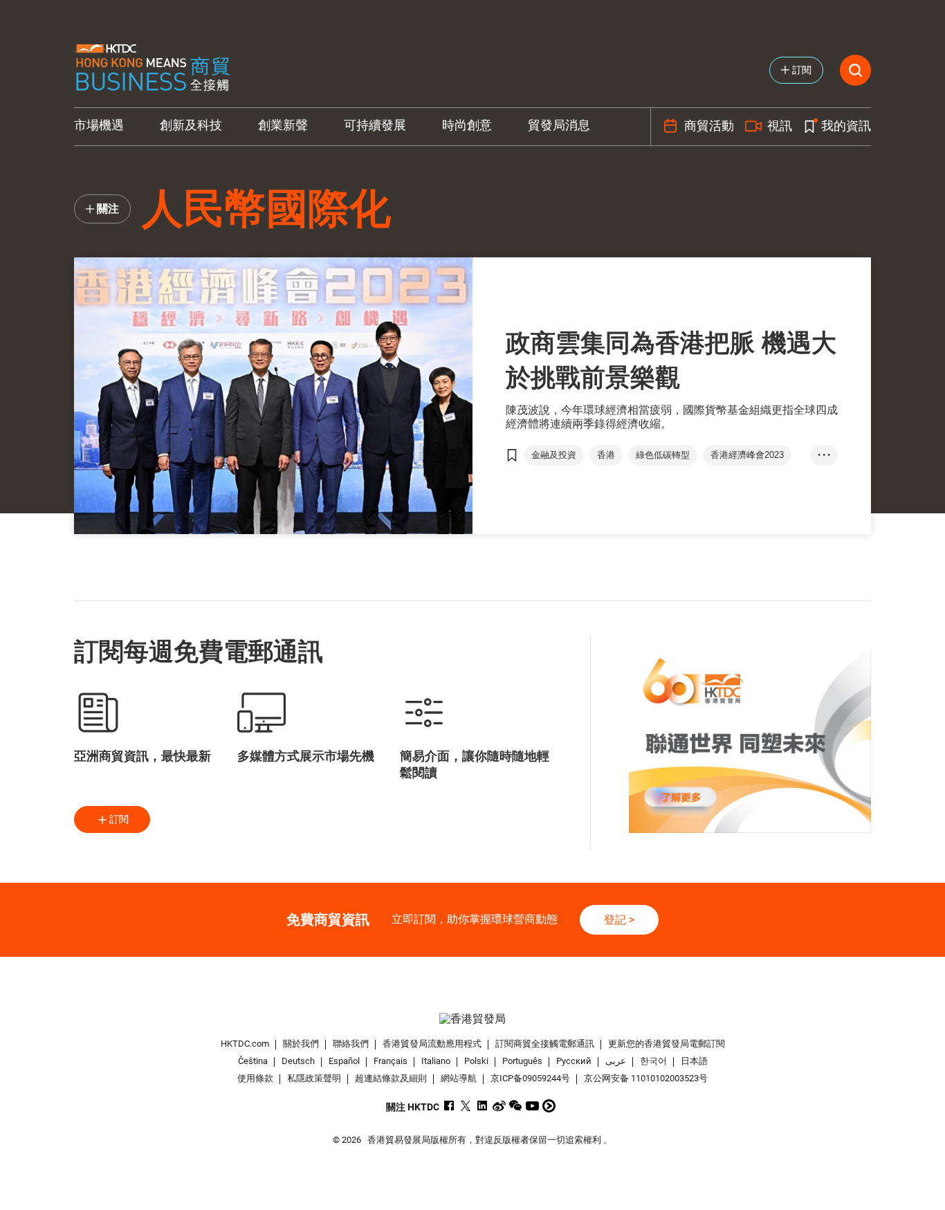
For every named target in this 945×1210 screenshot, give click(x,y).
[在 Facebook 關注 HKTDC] (449, 1105)
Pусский (573, 1061)
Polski (476, 1061)
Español (344, 1061)
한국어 (653, 1061)
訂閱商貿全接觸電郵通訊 (544, 1043)
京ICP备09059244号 (530, 1078)
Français (390, 1061)
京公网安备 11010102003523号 (646, 1078)
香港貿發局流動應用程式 (432, 1043)
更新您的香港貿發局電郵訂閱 (666, 1043)
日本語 (694, 1061)
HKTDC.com (245, 1043)
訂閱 (119, 819)
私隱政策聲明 (314, 1078)
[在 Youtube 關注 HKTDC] (532, 1105)
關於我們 (301, 1043)
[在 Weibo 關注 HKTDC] (499, 1105)
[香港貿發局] (472, 1018)
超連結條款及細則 (391, 1078)
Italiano (435, 1061)
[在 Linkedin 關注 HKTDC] (482, 1105)
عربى (615, 1061)
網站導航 (459, 1078)
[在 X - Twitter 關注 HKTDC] (465, 1105)
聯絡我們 (351, 1043)
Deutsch (298, 1061)
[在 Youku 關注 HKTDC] (549, 1105)
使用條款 (255, 1078)
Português (522, 1061)
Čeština (253, 1061)
